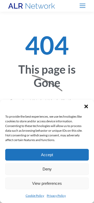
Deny (47, 169)
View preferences (47, 183)
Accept (47, 155)
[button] (86, 106)
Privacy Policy (56, 196)
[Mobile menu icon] (82, 5)
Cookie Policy (35, 196)
